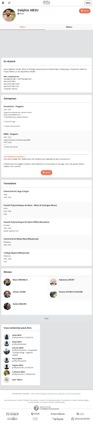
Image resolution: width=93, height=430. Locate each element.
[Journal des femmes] (12, 414)
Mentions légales (83, 400)
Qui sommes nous (10, 400)
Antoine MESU (18, 348)
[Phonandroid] (80, 418)
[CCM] (35, 414)
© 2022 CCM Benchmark (57, 402)
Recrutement (35, 400)
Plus (46, 318)
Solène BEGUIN (19, 304)
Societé (42, 400)
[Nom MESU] (7, 380)
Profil (22, 27)
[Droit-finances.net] (80, 414)
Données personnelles (53, 400)
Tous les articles (33, 402)
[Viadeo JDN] (35, 418)
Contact (19, 400)
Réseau (69, 27)
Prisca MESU (17, 358)
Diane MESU (17, 342)
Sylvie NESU (16, 335)
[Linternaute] (57, 414)
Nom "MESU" (17, 380)
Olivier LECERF (19, 292)
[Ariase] (57, 418)
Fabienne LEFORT (67, 279)
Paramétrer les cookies (69, 400)
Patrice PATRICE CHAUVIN (71, 292)
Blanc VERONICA (20, 279)
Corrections (44, 402)
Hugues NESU (17, 365)
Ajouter (86, 11)
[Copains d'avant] (12, 418)
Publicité (26, 400)
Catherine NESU (18, 372)
